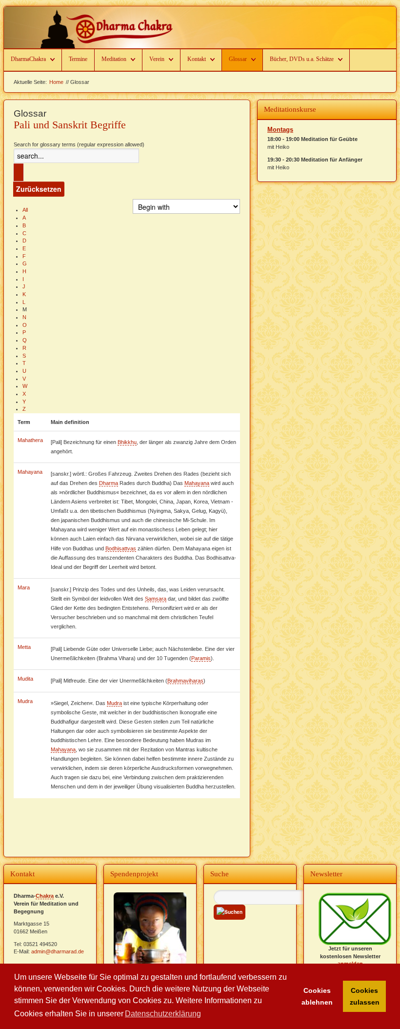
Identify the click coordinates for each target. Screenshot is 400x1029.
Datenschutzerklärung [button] (163, 1013)
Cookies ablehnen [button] (317, 996)
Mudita (25, 679)
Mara (24, 587)
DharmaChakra (28, 59)
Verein (156, 59)
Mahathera (30, 440)
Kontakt (196, 59)
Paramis (201, 658)
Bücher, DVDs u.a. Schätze (302, 59)
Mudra (25, 701)
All (25, 210)
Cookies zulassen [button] (365, 996)
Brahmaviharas (185, 681)
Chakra (45, 896)
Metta (24, 647)
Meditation (113, 59)
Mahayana (30, 472)
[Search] (18, 172)
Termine (78, 59)
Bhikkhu (127, 442)
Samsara (155, 599)
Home (56, 82)
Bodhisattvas (120, 548)
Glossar (238, 59)
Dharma (108, 483)
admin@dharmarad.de (57, 951)
